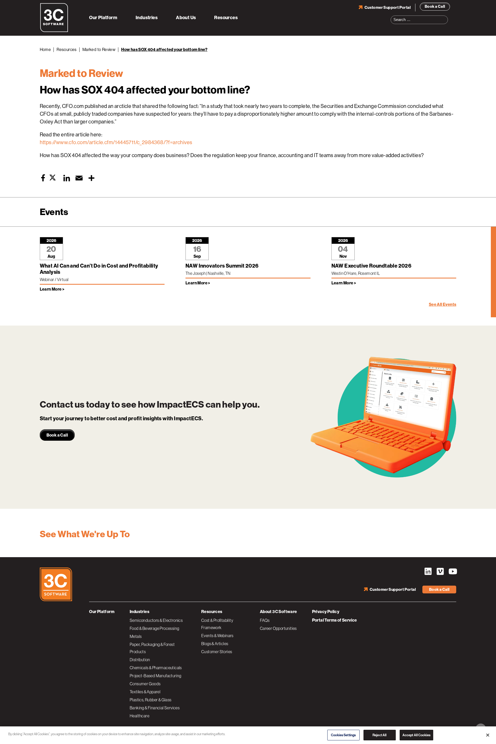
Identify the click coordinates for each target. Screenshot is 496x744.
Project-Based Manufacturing (155, 675)
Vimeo (440, 571)
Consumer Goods (145, 683)
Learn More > (52, 289)
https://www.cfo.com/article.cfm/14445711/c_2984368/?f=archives (116, 142)
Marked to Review (98, 49)
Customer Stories (216, 651)
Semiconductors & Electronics (156, 620)
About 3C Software (278, 611)
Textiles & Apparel (145, 691)
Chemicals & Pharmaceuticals (156, 667)
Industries (147, 17)
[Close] (487, 734)
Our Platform (103, 17)
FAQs (265, 620)
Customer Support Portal (388, 7)
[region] (248, 735)
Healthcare (139, 715)
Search (445, 16)
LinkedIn (428, 571)
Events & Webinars (217, 635)
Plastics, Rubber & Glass (151, 699)
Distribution (140, 659)
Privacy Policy (325, 611)
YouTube (452, 571)
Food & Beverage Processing (154, 628)
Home (45, 49)
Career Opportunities (278, 628)
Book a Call (435, 6)
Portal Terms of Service (334, 620)
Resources (226, 17)
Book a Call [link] (57, 435)
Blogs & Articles (214, 643)
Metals (136, 636)
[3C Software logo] (54, 31)
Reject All (379, 734)
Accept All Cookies (416, 734)
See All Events (442, 304)
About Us (186, 17)
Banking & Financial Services (155, 707)
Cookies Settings (343, 734)
